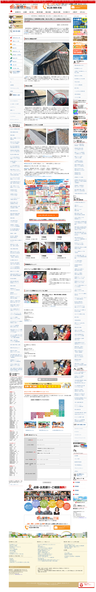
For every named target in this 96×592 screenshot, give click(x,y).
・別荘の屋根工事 (40, 558)
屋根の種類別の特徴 (14, 132)
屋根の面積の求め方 (14, 210)
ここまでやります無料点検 (80, 91)
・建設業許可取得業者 (68, 554)
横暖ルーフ (12, 110)
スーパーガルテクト (14, 100)
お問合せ (76, 471)
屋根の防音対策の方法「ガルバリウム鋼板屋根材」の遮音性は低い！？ (80, 239)
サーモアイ (77, 431)
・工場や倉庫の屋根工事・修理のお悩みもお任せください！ (48, 559)
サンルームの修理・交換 (79, 417)
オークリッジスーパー (14, 119)
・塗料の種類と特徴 (67, 548)
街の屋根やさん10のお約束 (80, 78)
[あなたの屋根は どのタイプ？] (9, 76)
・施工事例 (11, 558)
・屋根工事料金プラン (41, 546)
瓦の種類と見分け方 (14, 260)
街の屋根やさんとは (78, 68)
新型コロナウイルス (47, 156)
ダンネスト (77, 441)
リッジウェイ (12, 116)
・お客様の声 (11, 559)
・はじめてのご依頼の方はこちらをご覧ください (46, 544)
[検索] (86, 16)
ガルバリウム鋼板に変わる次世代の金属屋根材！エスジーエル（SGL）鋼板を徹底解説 (16, 336)
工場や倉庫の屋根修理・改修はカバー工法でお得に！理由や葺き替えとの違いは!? (80, 381)
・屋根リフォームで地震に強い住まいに (44, 553)
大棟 (26, 76)
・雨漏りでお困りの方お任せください (44, 549)
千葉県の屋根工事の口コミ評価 (80, 193)
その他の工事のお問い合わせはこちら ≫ (47, 215)
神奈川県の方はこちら (43, 430)
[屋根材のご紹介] (12, 98)
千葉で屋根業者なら (78, 465)
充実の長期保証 (78, 94)
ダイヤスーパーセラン (79, 428)
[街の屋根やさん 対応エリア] (86, 475)
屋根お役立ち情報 (78, 327)
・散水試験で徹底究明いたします (43, 550)
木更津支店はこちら (82, 517)
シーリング (37, 118)
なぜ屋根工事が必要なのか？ (80, 202)
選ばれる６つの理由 (78, 75)
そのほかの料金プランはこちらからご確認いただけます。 (38, 176)
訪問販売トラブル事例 (79, 177)
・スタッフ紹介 (67, 552)
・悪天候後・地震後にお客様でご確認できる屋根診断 (74, 545)
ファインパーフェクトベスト (80, 437)
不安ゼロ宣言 (77, 81)
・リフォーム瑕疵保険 (13, 549)
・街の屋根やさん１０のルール (15, 546)
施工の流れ (77, 88)
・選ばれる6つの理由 (13, 545)
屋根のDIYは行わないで (14, 347)
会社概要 (76, 455)
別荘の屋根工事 (78, 409)
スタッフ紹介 (77, 458)
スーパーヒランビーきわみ (15, 113)
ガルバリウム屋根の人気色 (80, 314)
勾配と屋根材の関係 (14, 248)
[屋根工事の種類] (12, 34)
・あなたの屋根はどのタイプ (69, 544)
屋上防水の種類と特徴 (14, 154)
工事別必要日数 (78, 320)
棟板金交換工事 (28, 163)
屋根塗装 (27, 168)
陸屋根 (11, 91)
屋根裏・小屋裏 (13, 233)
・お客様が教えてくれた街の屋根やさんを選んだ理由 (19, 562)
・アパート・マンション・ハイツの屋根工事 (45, 557)
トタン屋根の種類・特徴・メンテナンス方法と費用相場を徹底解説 (80, 256)
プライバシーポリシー (79, 468)
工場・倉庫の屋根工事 (79, 402)
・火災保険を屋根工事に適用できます (44, 555)
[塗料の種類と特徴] (86, 425)
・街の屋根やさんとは (13, 544)
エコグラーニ (12, 107)
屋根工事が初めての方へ (79, 65)
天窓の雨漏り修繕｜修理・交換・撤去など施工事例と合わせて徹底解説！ (16, 356)
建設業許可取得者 (78, 461)
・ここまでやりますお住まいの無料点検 (44, 548)
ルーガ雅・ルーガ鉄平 (14, 104)
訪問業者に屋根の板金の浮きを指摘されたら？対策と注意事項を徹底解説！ (80, 181)
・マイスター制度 (12, 551)
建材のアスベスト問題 (14, 271)
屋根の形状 (12, 218)
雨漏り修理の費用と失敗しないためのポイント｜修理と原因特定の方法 (80, 233)
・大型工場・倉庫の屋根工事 (42, 556)
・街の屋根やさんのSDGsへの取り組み (16, 553)
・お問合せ (66, 557)
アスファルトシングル (14, 88)
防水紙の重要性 (13, 278)
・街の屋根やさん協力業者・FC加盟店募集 (72, 556)
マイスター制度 (78, 97)
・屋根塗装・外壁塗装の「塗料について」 (72, 546)
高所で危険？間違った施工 (15, 344)
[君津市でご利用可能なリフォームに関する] (47, 387)
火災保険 (26, 32)
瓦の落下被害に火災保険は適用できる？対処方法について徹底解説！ (80, 223)
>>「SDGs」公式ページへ (13, 484)
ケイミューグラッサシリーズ (15, 122)
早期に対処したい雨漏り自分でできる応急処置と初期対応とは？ (80, 365)
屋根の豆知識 (12, 285)
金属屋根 (12, 85)
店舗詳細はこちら (28, 320)
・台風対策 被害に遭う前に (42, 551)
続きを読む (53, 306)
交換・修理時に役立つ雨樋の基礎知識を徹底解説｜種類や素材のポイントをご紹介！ (16, 369)
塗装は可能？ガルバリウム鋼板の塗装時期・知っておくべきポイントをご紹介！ (16, 331)
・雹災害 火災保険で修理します (43, 552)
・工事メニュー (40, 545)
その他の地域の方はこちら (57, 430)
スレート (12, 78)
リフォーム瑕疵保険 (78, 84)
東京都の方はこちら (30, 430)
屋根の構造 (12, 135)
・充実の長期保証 (12, 550)
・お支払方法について (13, 552)
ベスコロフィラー (78, 434)
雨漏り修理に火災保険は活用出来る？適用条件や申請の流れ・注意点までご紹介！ (80, 228)
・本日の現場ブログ (12, 561)
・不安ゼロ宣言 (12, 548)
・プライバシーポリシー (68, 555)
